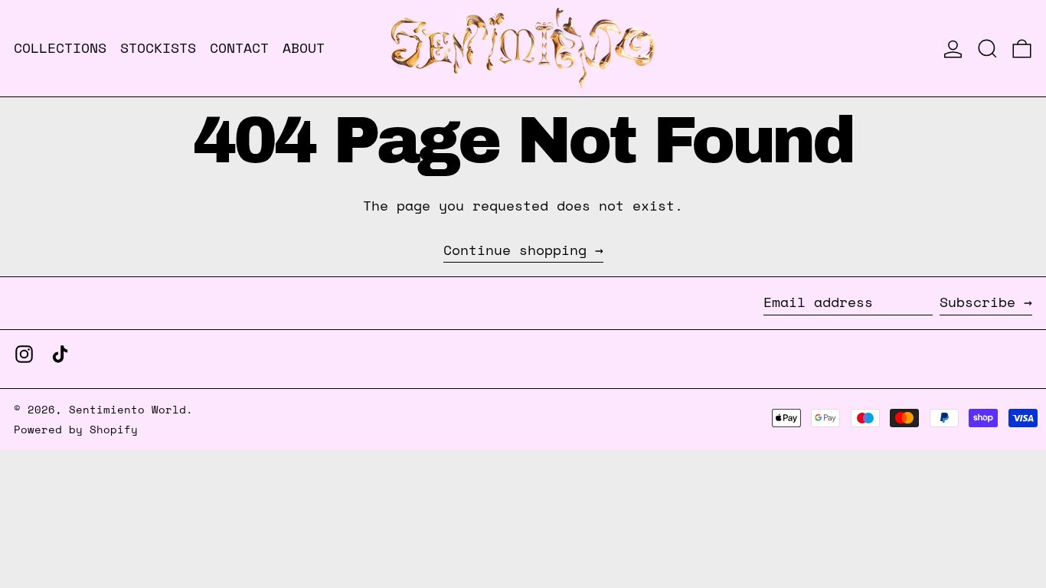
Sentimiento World (127, 409)
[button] (987, 48)
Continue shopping (515, 251)
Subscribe (977, 302)
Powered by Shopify (76, 429)
